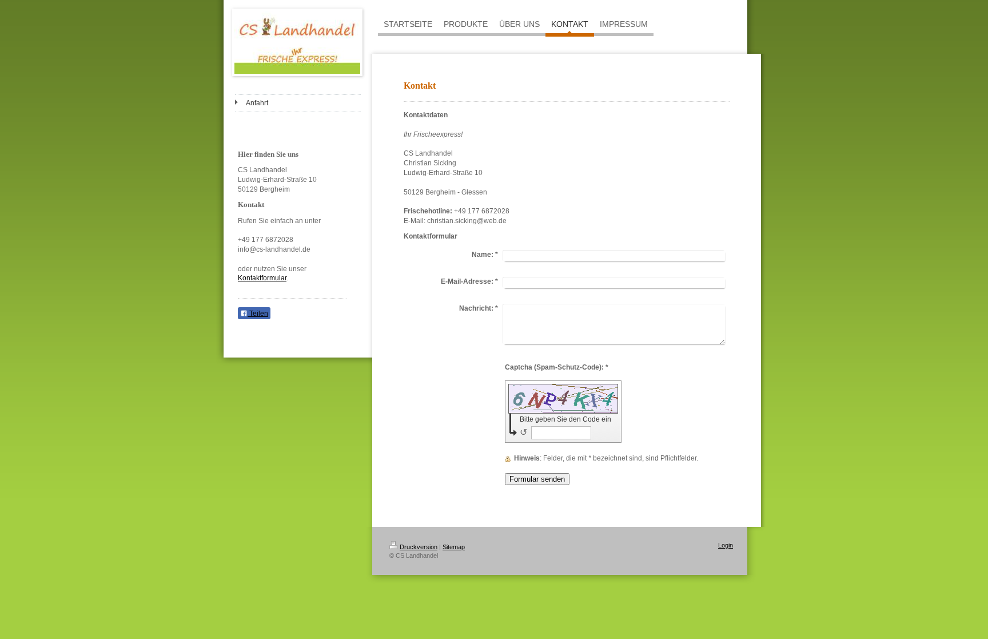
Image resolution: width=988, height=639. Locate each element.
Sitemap (454, 546)
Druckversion (418, 546)
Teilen (258, 313)
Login (725, 545)
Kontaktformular (262, 278)
